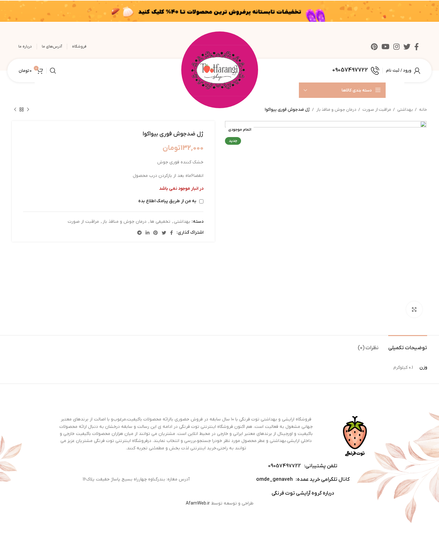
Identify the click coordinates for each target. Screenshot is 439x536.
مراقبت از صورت (376, 109)
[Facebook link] (416, 46)
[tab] (407, 345)
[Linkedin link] (147, 233)
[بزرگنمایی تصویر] (414, 309)
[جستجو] (53, 70)
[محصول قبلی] (28, 110)
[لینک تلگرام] (139, 233)
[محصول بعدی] (15, 110)
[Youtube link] (385, 46)
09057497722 (284, 466)
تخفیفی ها (160, 222)
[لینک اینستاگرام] (396, 46)
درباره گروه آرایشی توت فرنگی (303, 493)
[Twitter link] (406, 46)
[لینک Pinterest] (374, 46)
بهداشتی (404, 109)
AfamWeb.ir (198, 503)
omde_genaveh (274, 479)
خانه (422, 109)
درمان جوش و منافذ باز (335, 109)
